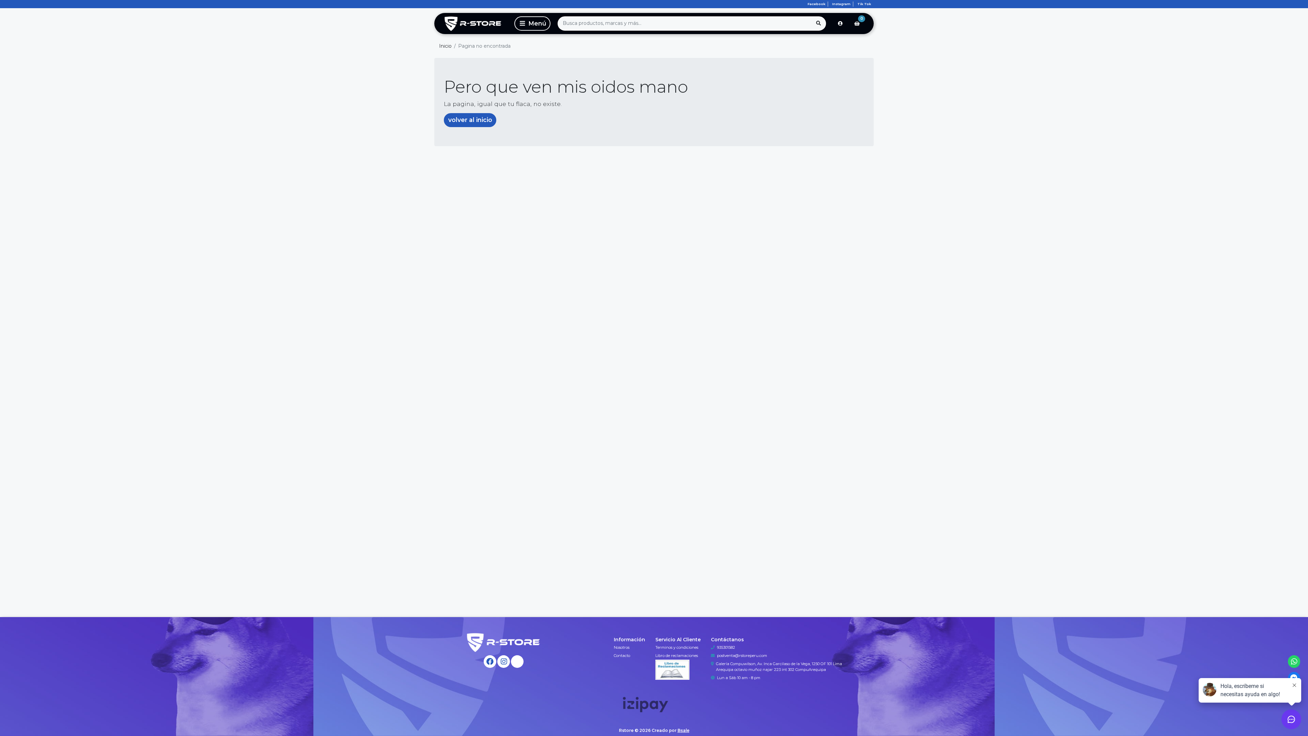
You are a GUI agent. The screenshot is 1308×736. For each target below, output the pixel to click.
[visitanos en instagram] (503, 661)
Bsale (683, 730)
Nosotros (621, 647)
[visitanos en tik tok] (517, 661)
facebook (816, 4)
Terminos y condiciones (676, 647)
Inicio (445, 46)
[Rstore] (473, 23)
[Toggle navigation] (532, 23)
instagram (841, 4)
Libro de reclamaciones (676, 655)
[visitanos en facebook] (490, 661)
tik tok (864, 4)
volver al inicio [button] (470, 119)
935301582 (726, 647)
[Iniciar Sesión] (840, 23)
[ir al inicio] (504, 642)
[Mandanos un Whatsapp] (1294, 661)
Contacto (622, 655)
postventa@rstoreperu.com (742, 655)
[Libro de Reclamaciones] (672, 669)
